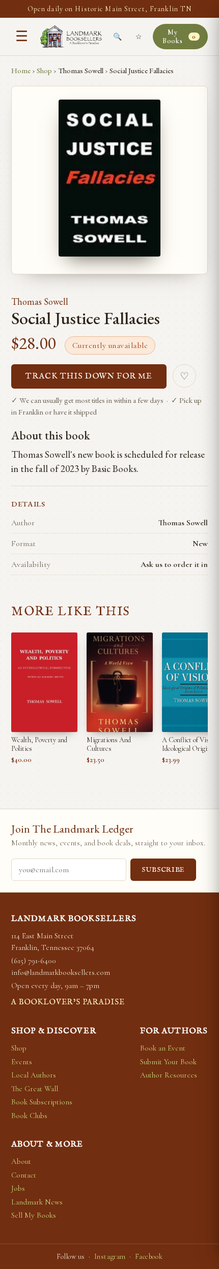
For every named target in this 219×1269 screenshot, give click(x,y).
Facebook (148, 1256)
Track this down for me (88, 376)
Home (21, 70)
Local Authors (33, 1075)
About (21, 1161)
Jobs (18, 1188)
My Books (179, 36)
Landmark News (37, 1202)
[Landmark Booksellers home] (71, 36)
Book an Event (162, 1048)
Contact (23, 1175)
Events (21, 1061)
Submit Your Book (168, 1061)
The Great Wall (34, 1088)
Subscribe (163, 870)
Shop (44, 70)
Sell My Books (33, 1215)
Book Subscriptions (41, 1101)
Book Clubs (29, 1115)
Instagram (110, 1256)
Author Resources (168, 1075)
